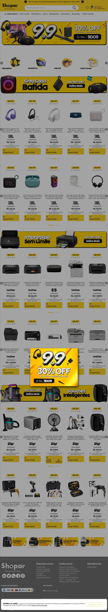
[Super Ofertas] (54, 367)
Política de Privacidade (39, 605)
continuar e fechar (95, 604)
